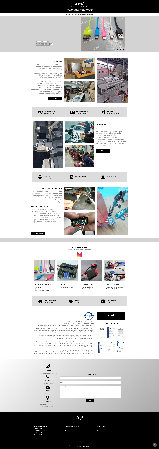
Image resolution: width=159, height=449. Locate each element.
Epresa (75, 14)
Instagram (99, 428)
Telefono (98, 433)
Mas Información (103, 151)
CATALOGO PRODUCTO (113, 300)
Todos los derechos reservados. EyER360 (79, 446)
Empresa (67, 431)
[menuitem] (79, 429)
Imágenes (55, 98)
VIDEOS (77, 300)
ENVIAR (90, 400)
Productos (83, 14)
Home (68, 14)
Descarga (109, 302)
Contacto (90, 14)
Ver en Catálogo (43, 46)
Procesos (67, 433)
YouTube (77, 302)
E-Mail (97, 431)
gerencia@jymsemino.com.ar (48, 393)
